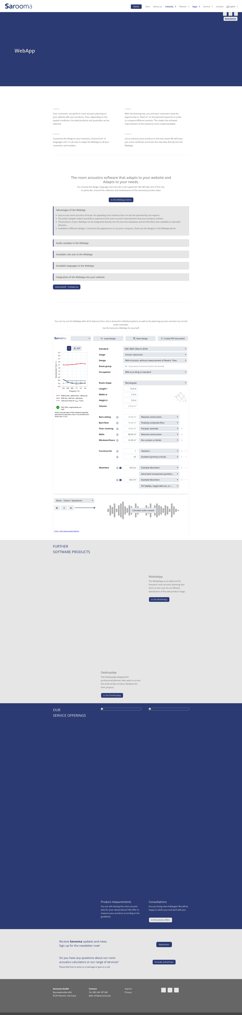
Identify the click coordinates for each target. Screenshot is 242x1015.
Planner (183, 7)
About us (157, 7)
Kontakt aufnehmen (164, 962)
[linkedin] (225, 14)
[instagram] (230, 14)
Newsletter (230, 18)
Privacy (128, 992)
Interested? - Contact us (66, 286)
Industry (169, 7)
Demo (136, 7)
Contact (219, 7)
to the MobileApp (159, 599)
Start (147, 7)
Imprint (128, 988)
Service (206, 7)
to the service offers (160, 920)
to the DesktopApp (112, 695)
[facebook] (236, 14)
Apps (194, 7)
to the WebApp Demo (121, 199)
